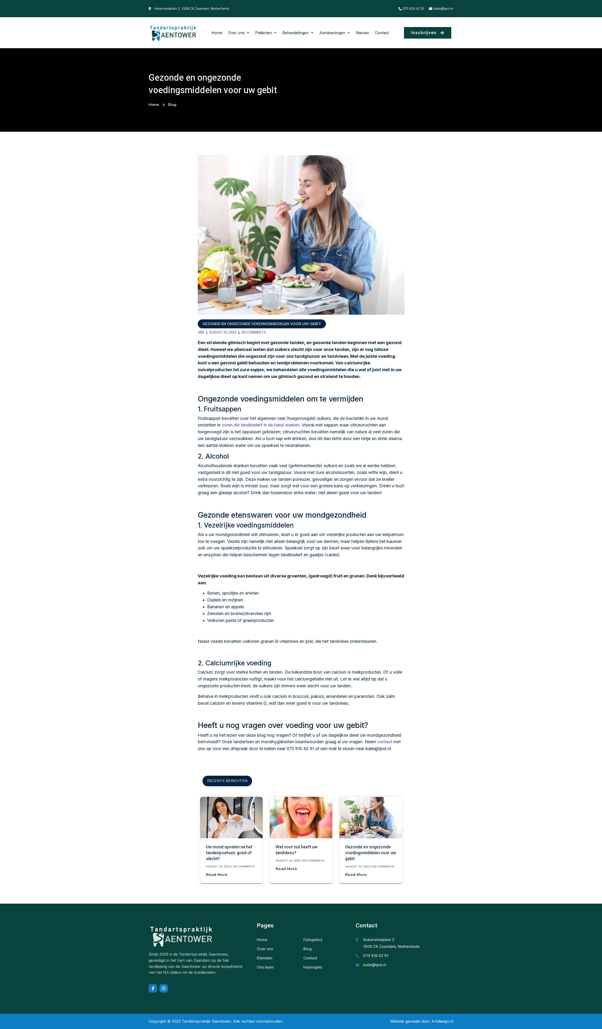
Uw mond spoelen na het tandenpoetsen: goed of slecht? (229, 853)
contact (384, 741)
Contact (382, 32)
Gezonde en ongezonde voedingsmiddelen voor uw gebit (370, 853)
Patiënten (263, 32)
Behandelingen (295, 32)
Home (216, 32)
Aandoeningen (332, 32)
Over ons (236, 32)
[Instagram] (163, 988)
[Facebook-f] (153, 988)
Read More (217, 874)
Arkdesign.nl (442, 1021)
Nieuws (362, 32)
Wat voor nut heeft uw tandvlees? (296, 850)
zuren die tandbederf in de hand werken (260, 424)
